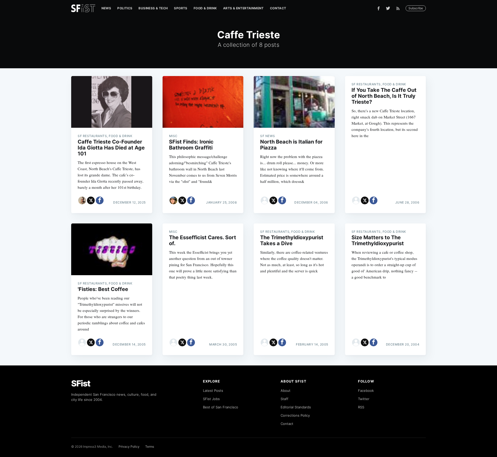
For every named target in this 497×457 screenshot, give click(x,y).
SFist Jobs (211, 399)
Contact (278, 8)
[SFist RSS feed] (399, 8)
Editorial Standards (296, 407)
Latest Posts (213, 390)
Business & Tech (153, 8)
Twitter (363, 399)
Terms (149, 446)
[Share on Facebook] (99, 200)
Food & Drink (205, 8)
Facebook (366, 390)
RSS (361, 407)
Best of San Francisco (220, 407)
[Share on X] (90, 200)
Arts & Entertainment (243, 8)
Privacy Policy (129, 446)
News (106, 8)
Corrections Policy (295, 415)
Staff (284, 399)
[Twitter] (388, 8)
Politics (124, 8)
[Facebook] (378, 8)
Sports (180, 8)
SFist (80, 383)
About (285, 390)
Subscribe (415, 8)
